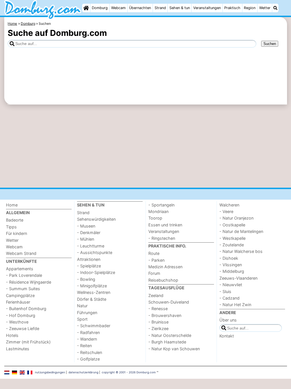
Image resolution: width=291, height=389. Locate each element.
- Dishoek (228, 258)
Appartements (19, 268)
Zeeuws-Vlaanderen (238, 278)
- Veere (226, 211)
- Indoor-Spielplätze (96, 272)
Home (12, 204)
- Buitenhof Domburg (26, 308)
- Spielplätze (89, 265)
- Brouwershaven (164, 315)
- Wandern (87, 339)
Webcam (118, 8)
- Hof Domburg (20, 315)
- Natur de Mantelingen (241, 231)
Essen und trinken (165, 224)
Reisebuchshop (163, 280)
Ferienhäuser (18, 302)
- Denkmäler (88, 232)
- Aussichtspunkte (94, 252)
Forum (154, 273)
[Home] (86, 8)
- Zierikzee (158, 328)
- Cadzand (229, 298)
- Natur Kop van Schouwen (174, 348)
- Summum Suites (23, 288)
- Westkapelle (232, 238)
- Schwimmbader (93, 325)
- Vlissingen (230, 264)
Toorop (155, 218)
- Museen (86, 226)
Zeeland (155, 295)
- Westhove (17, 322)
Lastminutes (17, 348)
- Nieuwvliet (230, 284)
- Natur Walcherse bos (241, 251)
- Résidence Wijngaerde (28, 282)
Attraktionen (88, 259)
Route (153, 253)
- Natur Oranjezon (236, 218)
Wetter (265, 8)
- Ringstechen (161, 238)
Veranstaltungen (207, 8)
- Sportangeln (161, 204)
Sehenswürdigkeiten (96, 219)
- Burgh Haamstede (167, 341)
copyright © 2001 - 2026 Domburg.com (129, 372)
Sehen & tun (179, 8)
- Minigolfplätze (92, 285)
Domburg (100, 8)
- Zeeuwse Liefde (22, 328)
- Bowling (86, 279)
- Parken (156, 260)
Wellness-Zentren (93, 292)
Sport (82, 319)
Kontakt (226, 335)
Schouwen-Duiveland (168, 302)
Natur (82, 305)
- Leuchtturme (90, 245)
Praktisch (232, 8)
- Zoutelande (231, 244)
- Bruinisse (158, 322)
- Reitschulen (89, 352)
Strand (160, 8)
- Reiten (84, 345)
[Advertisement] (145, 146)
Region (249, 8)
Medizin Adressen (165, 266)
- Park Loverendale (24, 275)
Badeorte (14, 220)
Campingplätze (20, 295)
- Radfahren (88, 332)
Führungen (87, 312)
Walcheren (229, 204)
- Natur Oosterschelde (169, 335)
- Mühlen (85, 239)
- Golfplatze (88, 359)
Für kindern (16, 233)
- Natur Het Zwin (235, 304)
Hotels (12, 335)
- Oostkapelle (232, 224)
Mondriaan (158, 211)
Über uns (228, 320)
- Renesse (158, 308)
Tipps (11, 226)
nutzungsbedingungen (50, 372)
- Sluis (225, 291)
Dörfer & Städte (91, 299)
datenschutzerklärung (83, 372)
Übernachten (140, 8)
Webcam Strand (21, 253)
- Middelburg (231, 271)
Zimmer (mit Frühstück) (28, 341)
